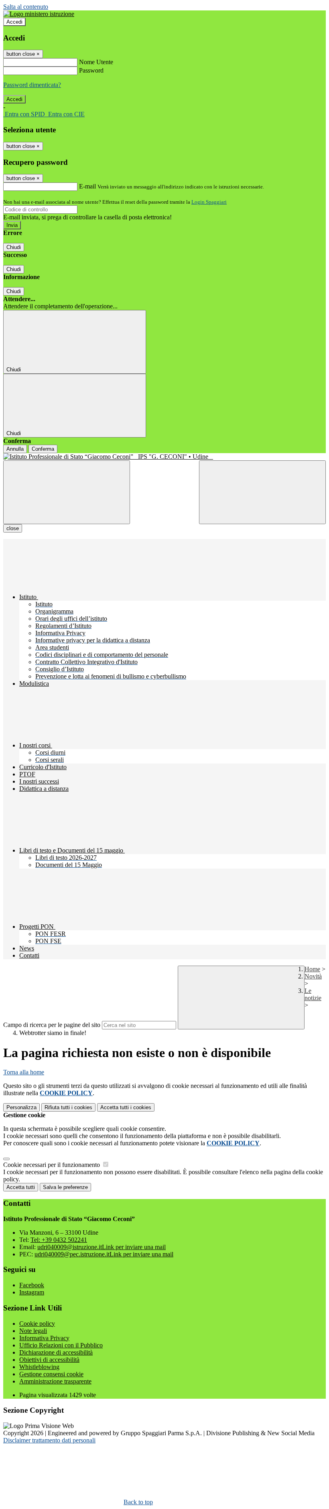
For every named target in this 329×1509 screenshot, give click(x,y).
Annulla (15, 449)
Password (91, 70)
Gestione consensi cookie (51, 1374)
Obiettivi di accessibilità (49, 1359)
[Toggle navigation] (66, 492)
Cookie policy (37, 1323)
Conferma (43, 449)
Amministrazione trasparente (55, 1381)
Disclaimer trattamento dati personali (49, 1440)
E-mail (87, 186)
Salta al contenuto (25, 6)
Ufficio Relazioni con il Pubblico (61, 1345)
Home (312, 969)
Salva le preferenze (65, 1187)
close (12, 528)
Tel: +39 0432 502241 (58, 1239)
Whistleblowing (39, 1366)
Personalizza (21, 1107)
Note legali (33, 1330)
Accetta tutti (125, 1107)
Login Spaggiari (209, 202)
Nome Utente (96, 62)
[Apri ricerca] (262, 492)
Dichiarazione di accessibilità (56, 1352)
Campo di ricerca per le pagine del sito (51, 1024)
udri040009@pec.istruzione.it (104, 1254)
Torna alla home (23, 1072)
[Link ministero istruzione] (38, 13)
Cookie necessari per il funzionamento (52, 1164)
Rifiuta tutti (68, 1107)
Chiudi (13, 247)
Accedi (14, 22)
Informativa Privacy (44, 1338)
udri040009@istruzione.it (101, 1247)
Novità (313, 976)
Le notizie (313, 994)
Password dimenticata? (32, 84)
